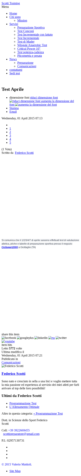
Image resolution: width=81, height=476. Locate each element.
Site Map (15, 471)
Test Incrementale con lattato (35, 34)
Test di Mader (25, 41)
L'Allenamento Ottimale (24, 407)
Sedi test (14, 73)
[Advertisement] (40, 195)
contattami (15, 69)
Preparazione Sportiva (31, 27)
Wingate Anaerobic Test (32, 45)
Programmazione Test (22, 403)
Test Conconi (25, 31)
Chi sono (15, 17)
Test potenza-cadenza (30, 52)
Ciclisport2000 (10, 247)
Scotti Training (11, 3)
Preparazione (25, 62)
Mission (22, 20)
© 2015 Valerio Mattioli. (17, 464)
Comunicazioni (26, 66)
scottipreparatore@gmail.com (21, 434)
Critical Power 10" (28, 48)
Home (13, 13)
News (13, 59)
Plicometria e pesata (29, 55)
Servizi (13, 24)
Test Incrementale (28, 38)
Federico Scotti (24, 152)
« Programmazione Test (48, 413)
